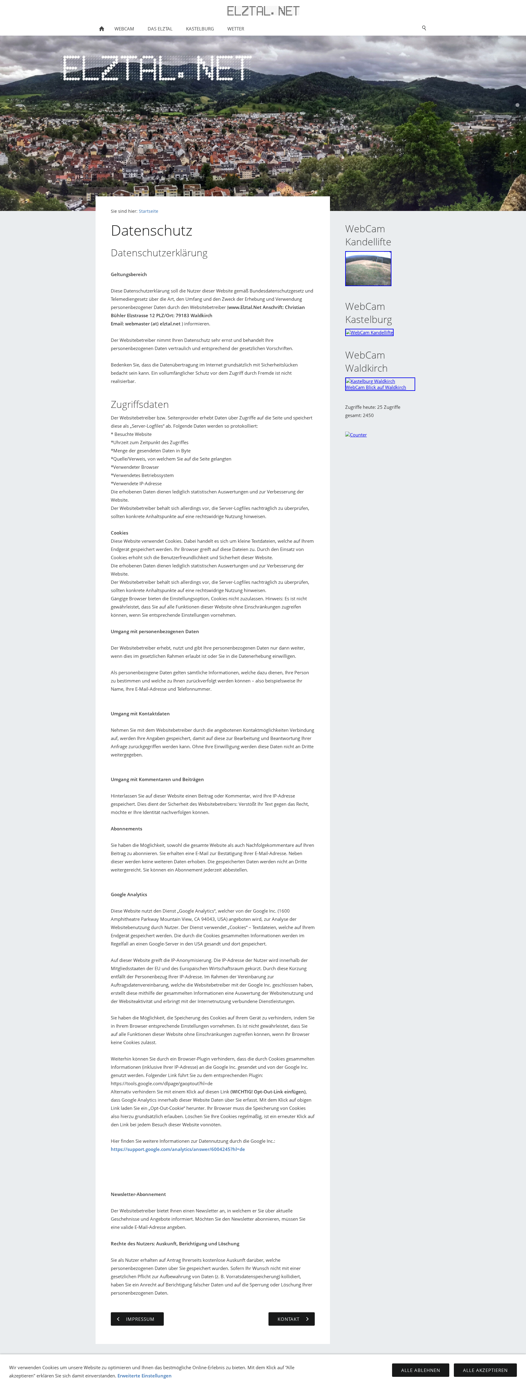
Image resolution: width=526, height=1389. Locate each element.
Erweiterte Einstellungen (144, 1376)
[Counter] (356, 435)
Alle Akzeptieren (485, 1370)
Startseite (148, 211)
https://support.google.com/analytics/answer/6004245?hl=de (178, 1149)
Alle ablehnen (420, 1370)
